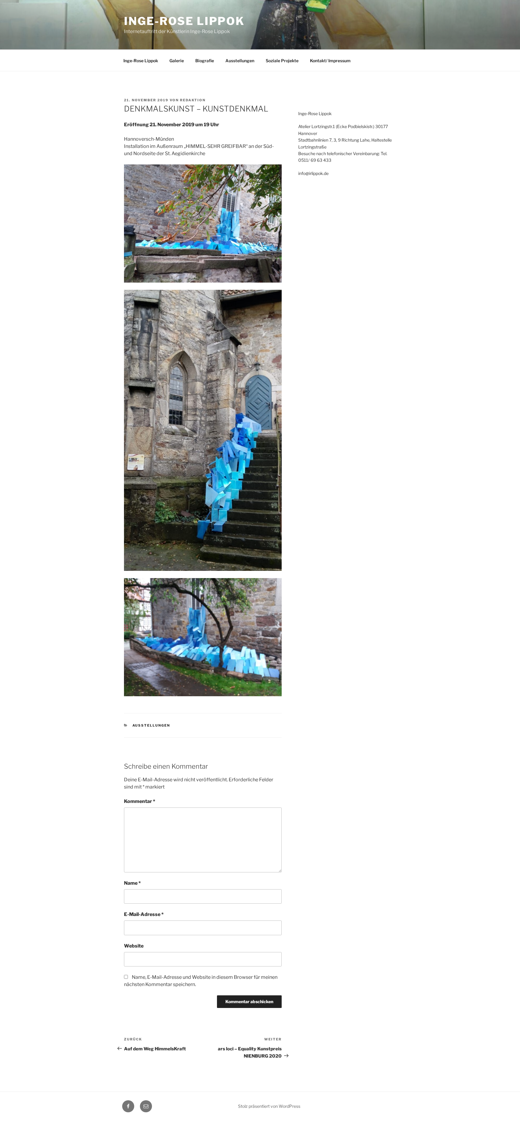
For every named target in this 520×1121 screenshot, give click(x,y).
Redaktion (193, 100)
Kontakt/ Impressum (330, 60)
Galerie (176, 60)
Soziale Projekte (282, 60)
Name (132, 883)
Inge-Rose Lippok (184, 21)
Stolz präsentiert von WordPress (269, 1106)
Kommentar (139, 801)
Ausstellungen (239, 60)
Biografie (204, 60)
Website (134, 946)
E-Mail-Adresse (144, 914)
